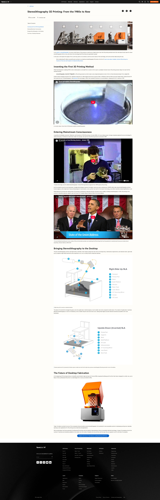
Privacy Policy (98, 497)
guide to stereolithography (62, 52)
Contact (97, 1)
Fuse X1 (64, 461)
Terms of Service (106, 497)
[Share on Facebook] (123, 11)
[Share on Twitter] (127, 11)
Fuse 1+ (64, 463)
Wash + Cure (77, 451)
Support (92, 1)
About (80, 478)
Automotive (113, 455)
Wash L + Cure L (78, 453)
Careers (80, 480)
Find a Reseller (154, 1)
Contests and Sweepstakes (116, 497)
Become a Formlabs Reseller (116, 480)
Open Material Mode (91, 465)
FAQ (124, 497)
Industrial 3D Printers (67, 468)
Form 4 (64, 451)
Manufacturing (114, 453)
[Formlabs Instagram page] (44, 462)
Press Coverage (82, 484)
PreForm (100, 451)
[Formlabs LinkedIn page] (50, 462)
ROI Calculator (65, 486)
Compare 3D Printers (67, 470)
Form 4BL (64, 457)
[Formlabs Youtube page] (47, 462)
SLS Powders (89, 453)
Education (113, 463)
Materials (70, 1)
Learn (87, 1)
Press (80, 482)
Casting (88, 463)
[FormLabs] (5, 1)
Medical (88, 461)
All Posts (32, 6)
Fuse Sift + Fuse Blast (79, 455)
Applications (82, 1)
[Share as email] (131, 11)
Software (76, 1)
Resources (65, 482)
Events (64, 484)
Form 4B (64, 453)
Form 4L (64, 455)
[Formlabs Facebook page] (37, 462)
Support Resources (98, 478)
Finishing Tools (77, 457)
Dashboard (101, 453)
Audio (112, 470)
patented (75, 78)
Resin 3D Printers (66, 465)
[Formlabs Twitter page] (41, 462)
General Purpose (90, 455)
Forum (64, 488)
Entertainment (114, 465)
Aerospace (113, 457)
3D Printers (63, 1)
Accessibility (97, 482)
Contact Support (98, 480)
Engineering (89, 457)
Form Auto (65, 459)
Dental (88, 459)
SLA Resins (89, 451)
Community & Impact (83, 486)
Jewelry (112, 468)
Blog (63, 480)
